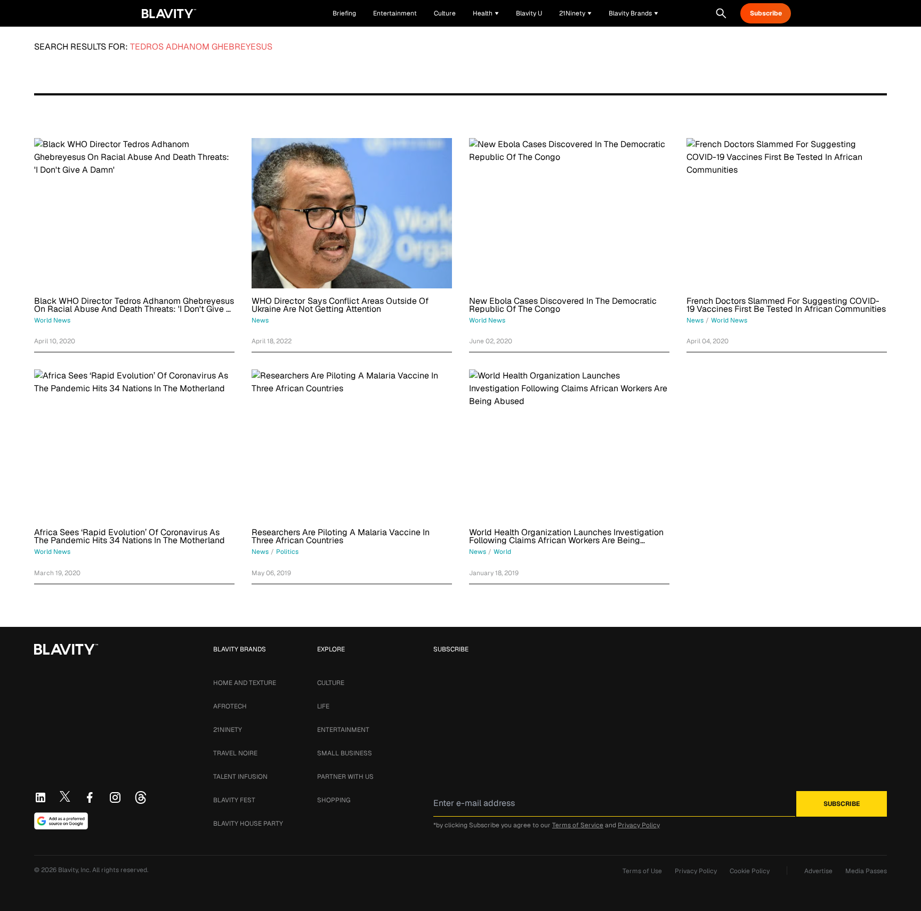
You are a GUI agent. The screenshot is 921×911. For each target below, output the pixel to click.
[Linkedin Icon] (40, 797)
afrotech (230, 706)
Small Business (344, 753)
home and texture (244, 683)
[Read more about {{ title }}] (134, 213)
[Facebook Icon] (89, 797)
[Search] (721, 13)
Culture (330, 683)
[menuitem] (485, 13)
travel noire (235, 753)
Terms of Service (577, 825)
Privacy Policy (639, 825)
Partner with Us (345, 776)
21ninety (227, 729)
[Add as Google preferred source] (61, 820)
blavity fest (234, 800)
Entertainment (343, 729)
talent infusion (240, 776)
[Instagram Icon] (115, 797)
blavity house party (248, 823)
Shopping (333, 800)
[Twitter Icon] (65, 796)
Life (323, 706)
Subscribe (766, 13)
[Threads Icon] (140, 797)
